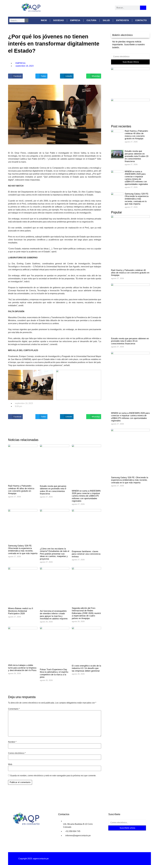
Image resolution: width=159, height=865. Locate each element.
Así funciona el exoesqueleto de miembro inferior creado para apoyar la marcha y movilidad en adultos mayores (54, 615)
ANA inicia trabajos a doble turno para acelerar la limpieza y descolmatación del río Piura (22, 668)
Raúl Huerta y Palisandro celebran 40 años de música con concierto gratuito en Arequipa (21, 490)
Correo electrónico (17, 753)
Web (10, 764)
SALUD (106, 20)
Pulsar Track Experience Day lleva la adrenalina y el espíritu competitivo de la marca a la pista (54, 673)
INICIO (44, 20)
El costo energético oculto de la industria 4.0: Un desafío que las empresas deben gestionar (86, 668)
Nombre (12, 742)
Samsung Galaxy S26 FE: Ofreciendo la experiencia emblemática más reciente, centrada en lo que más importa (22, 549)
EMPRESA (75, 20)
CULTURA (91, 20)
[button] (15, 76)
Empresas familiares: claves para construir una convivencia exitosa (86, 554)
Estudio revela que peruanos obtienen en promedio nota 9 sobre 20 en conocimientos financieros (53, 490)
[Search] (143, 8)
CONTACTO (141, 20)
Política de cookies (125, 859)
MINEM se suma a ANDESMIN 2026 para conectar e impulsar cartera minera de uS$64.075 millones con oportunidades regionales (86, 496)
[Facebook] (67, 8)
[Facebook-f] (112, 833)
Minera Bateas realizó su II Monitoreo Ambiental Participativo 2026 (20, 611)
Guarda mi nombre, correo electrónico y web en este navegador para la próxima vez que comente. (53, 776)
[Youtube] (90, 8)
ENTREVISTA (122, 20)
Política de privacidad (79, 859)
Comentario (14, 709)
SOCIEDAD (58, 20)
